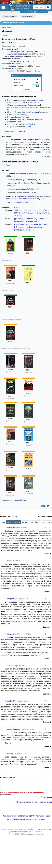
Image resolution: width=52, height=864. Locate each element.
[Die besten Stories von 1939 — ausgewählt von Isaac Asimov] (28, 440)
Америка (42, 112)
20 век (24, 117)
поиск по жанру (27, 12)
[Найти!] (48, 7)
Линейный (29, 124)
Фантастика (28, 100)
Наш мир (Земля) (29, 112)
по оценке (46, 522)
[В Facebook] (45, 506)
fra (15, 816)
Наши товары (39, 819)
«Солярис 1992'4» (21, 202)
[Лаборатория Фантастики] (12, 8)
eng (11, 816)
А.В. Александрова (15, 54)
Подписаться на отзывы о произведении (35, 802)
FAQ (33, 816)
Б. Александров (14, 52)
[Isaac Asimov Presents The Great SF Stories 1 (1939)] (28, 417)
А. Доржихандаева (15, 56)
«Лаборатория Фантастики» (31, 834)
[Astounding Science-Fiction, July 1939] (10, 278)
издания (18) (27, 17)
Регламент (25, 816)
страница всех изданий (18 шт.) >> (16, 500)
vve (8, 666)
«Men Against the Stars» (26, 180)
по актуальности (13, 522)
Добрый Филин (13, 729)
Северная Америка (16, 115)
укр (18, 816)
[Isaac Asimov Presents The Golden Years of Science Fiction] (10, 465)
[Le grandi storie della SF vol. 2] (28, 489)
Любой (26, 127)
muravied (11, 528)
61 (25, 131)
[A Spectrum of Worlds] (10, 416)
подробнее (26, 89)
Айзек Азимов (7, 28)
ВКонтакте (19, 819)
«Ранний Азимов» (22, 193)
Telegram (28, 819)
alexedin (47, 157)
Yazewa (10, 754)
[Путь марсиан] (28, 250)
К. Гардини (12, 66)
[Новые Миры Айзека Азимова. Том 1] (10, 251)
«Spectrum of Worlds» (26, 189)
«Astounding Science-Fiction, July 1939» (33, 174)
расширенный (41, 12)
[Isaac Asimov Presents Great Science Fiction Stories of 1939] (10, 490)
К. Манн (11, 61)
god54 (9, 701)
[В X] (48, 506)
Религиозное (30, 107)
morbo (9, 561)
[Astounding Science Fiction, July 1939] (10, 439)
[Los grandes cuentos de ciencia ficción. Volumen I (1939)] (28, 466)
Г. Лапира (11, 71)
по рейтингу (35, 522)
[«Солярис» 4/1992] (28, 280)
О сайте (5, 816)
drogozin (10, 599)
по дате (25, 522)
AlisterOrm (11, 634)
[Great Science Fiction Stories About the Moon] (28, 391)
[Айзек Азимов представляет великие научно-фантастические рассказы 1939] (10, 304)
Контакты (40, 816)
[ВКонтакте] (42, 506)
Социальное (32, 105)
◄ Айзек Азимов (9, 17)
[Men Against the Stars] (10, 367)
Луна (8, 165)
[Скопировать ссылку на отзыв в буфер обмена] (6, 528)
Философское (44, 107)
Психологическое (14, 107)
